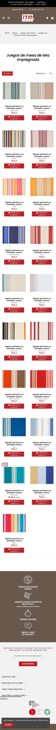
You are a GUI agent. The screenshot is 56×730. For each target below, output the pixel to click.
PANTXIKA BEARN (14, 254)
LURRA (42, 254)
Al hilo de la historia (22, 4)
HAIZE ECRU (14, 351)
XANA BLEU (14, 302)
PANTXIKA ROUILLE (41, 399)
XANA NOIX (42, 302)
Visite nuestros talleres (21, 2)
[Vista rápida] (24, 86)
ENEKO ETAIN (42, 110)
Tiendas (41, 2)
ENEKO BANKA (14, 495)
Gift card (41, 4)
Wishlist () (37, 10)
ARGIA (14, 543)
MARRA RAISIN (41, 158)
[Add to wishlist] (24, 82)
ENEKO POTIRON (14, 399)
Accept (8, 725)
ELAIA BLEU (42, 495)
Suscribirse (28, 664)
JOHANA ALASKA (42, 447)
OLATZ (14, 158)
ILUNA (14, 207)
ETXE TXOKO (41, 351)
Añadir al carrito (15, 117)
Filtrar (8, 73)
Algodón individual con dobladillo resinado (14, 107)
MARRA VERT (14, 110)
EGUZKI (42, 207)
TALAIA (14, 447)
